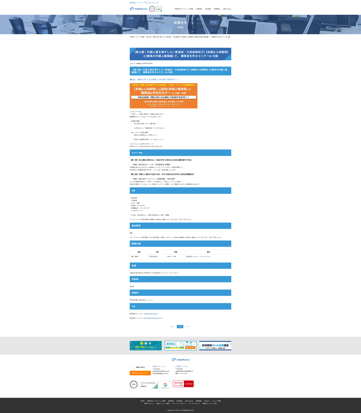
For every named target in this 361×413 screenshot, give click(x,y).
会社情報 (208, 9)
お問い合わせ (227, 9)
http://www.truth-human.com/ (153, 318)
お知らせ (207, 401)
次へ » (188, 326)
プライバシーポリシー (179, 403)
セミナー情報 (140, 37)
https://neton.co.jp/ (151, 313)
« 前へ (172, 326)
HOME (132, 37)
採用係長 (199, 9)
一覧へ (180, 326)
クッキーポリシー (194, 403)
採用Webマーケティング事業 (184, 9)
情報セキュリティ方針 (210, 403)
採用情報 (217, 9)
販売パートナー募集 (163, 403)
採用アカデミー (149, 403)
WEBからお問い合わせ (141, 373)
